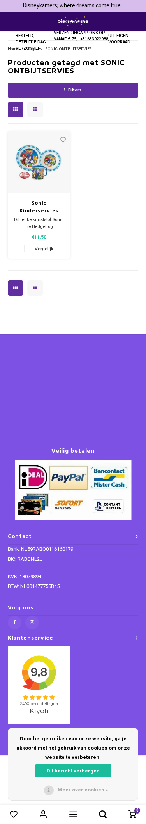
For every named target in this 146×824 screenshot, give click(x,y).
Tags (32, 49)
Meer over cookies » (83, 789)
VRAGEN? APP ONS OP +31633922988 (94, 32)
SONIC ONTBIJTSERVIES (68, 49)
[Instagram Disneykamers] (32, 622)
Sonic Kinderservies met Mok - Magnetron (38, 207)
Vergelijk (44, 249)
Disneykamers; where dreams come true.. (73, 6)
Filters (75, 90)
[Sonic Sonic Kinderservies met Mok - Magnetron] (39, 162)
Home (13, 49)
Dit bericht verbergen (73, 770)
